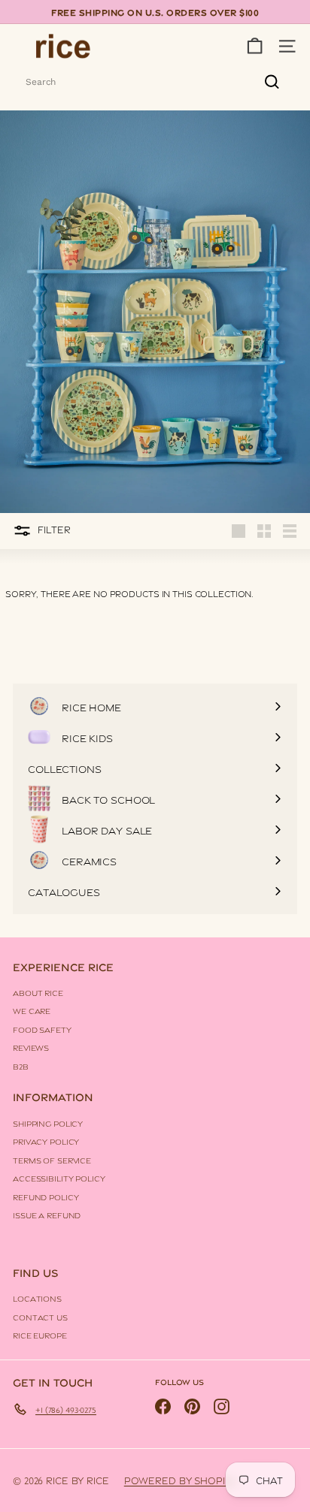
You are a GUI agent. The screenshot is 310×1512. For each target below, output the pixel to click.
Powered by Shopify (180, 1480)
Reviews (31, 1047)
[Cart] (254, 46)
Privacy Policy (46, 1141)
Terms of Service (52, 1159)
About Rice (38, 992)
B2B (21, 1066)
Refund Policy (45, 1196)
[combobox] (155, 81)
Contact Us (40, 1316)
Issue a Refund (47, 1214)
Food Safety (42, 1029)
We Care (31, 1010)
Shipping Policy (48, 1123)
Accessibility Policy (59, 1177)
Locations (37, 1298)
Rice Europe (40, 1334)
